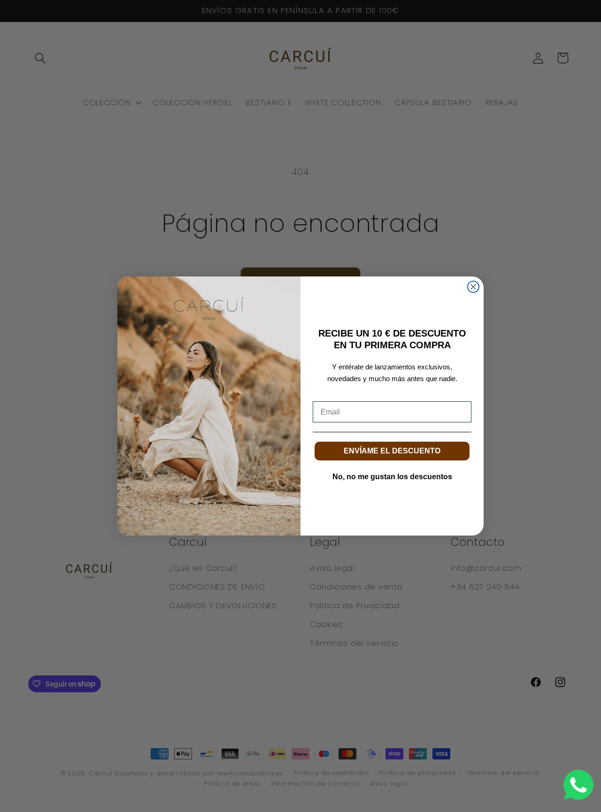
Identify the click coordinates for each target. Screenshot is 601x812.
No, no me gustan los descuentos (392, 477)
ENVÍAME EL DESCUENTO (392, 451)
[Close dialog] (473, 286)
